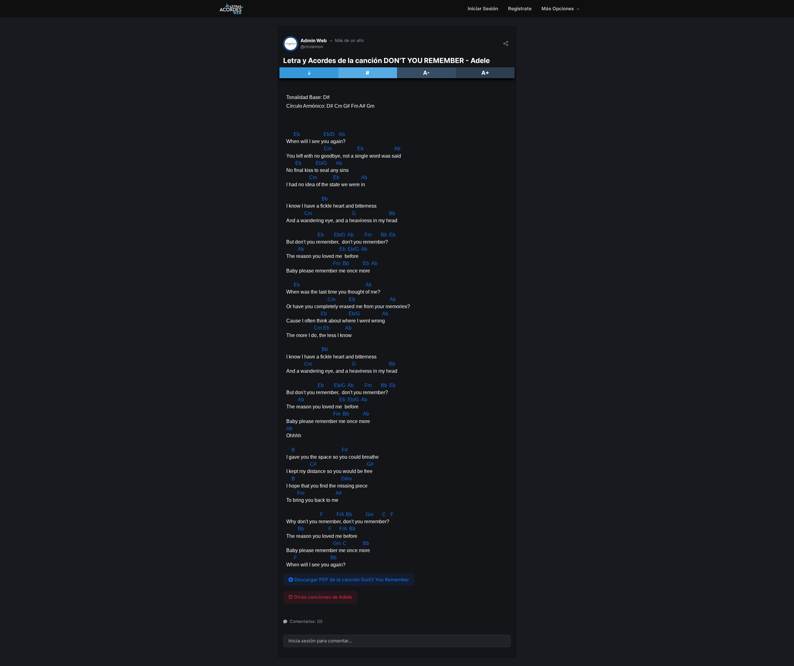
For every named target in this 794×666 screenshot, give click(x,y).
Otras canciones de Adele (322, 597)
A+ (485, 73)
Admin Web (314, 40)
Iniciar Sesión (483, 8)
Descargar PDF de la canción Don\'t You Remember (351, 580)
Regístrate (520, 8)
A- (426, 73)
